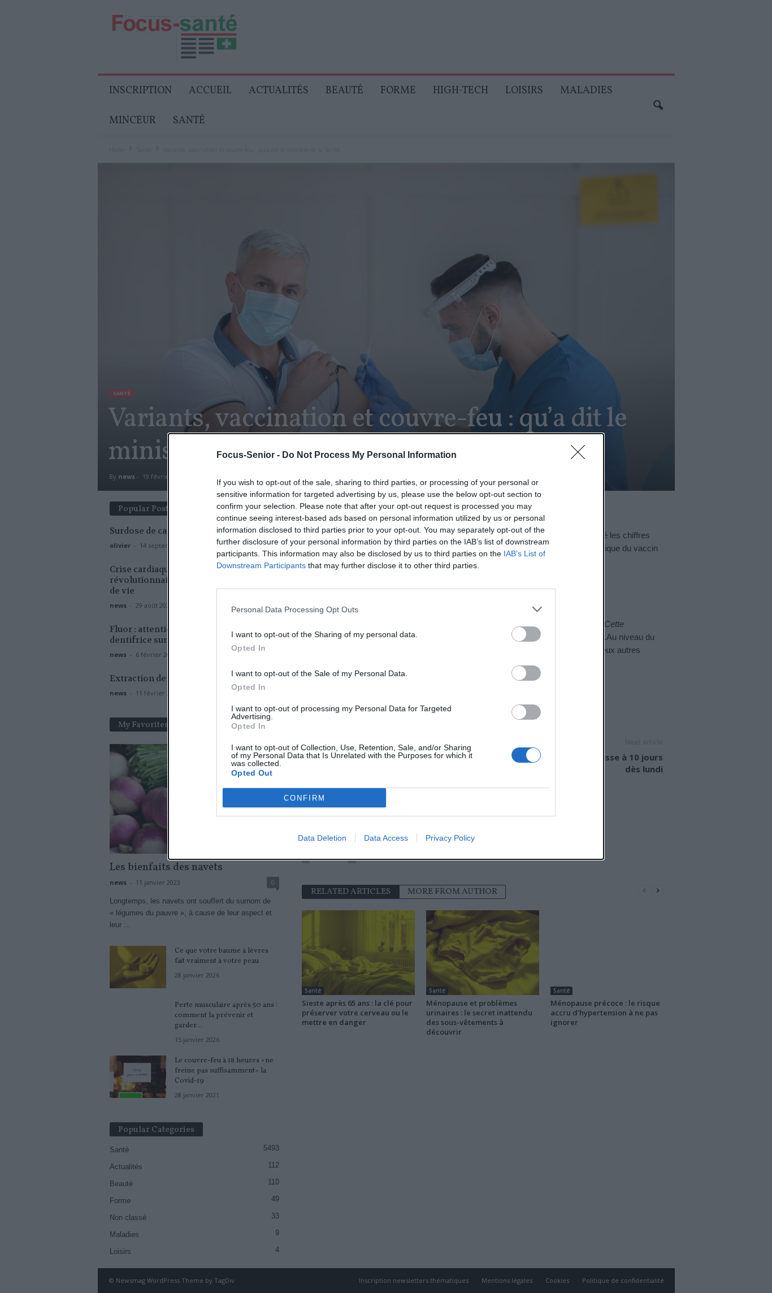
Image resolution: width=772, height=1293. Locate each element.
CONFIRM (305, 798)
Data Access (386, 837)
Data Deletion (322, 837)
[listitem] (386, 609)
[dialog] (386, 646)
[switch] (526, 634)
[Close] (581, 455)
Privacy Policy (450, 837)
